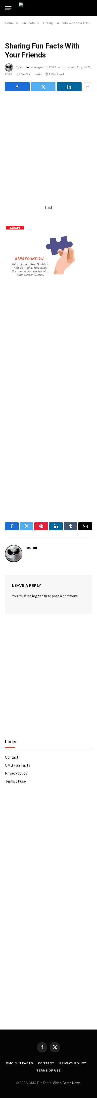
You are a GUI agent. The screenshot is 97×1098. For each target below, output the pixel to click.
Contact (11, 757)
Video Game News (67, 1083)
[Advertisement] (48, 155)
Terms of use (15, 781)
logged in (39, 596)
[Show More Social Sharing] (87, 86)
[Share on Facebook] (17, 86)
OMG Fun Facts (17, 765)
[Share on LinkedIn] (69, 86)
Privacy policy (16, 773)
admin (24, 67)
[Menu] (8, 8)
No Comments (31, 74)
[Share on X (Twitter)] (43, 86)
